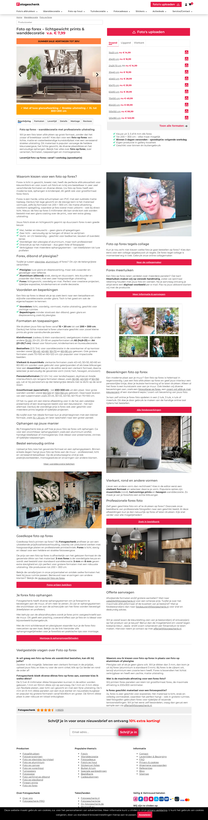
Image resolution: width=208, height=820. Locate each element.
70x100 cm (114, 98)
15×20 (28, 340)
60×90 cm (66, 351)
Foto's (84, 753)
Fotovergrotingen (32, 756)
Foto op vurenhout (33, 768)
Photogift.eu (88, 806)
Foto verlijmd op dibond (36, 776)
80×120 (47, 392)
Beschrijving (24, 121)
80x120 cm (114, 105)
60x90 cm (114, 91)
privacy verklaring (157, 810)
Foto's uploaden (150, 32)
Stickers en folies (90, 765)
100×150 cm (61, 392)
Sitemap (144, 773)
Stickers (140, 11)
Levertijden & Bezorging (153, 756)
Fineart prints (30, 782)
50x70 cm (114, 85)
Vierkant (139, 42)
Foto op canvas (31, 765)
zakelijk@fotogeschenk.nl (120, 600)
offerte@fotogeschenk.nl (167, 628)
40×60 (45, 351)
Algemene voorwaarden (153, 765)
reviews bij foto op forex (51, 578)
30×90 (75, 379)
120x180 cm (115, 118)
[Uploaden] (186, 52)
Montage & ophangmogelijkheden (59, 638)
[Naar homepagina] (27, 4)
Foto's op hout (89, 762)
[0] (190, 4)
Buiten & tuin (88, 768)
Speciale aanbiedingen (94, 771)
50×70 (53, 351)
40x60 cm (114, 78)
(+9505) (59, 710)
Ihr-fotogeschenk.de (92, 803)
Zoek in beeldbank (148, 521)
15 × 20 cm (39, 417)
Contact (143, 753)
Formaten (39, 121)
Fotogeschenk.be (90, 801)
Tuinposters (29, 771)
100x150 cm (115, 111)
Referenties (145, 768)
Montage (75, 121)
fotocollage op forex (149, 389)
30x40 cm (114, 72)
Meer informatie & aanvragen (149, 294)
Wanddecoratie (51, 11)
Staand (113, 42)
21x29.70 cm (115, 65)
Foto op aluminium (33, 762)
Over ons (28, 798)
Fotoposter (29, 773)
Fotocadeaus (121, 11)
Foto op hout (75, 11)
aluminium (52, 261)
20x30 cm (114, 59)
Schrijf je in (128, 732)
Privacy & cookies (149, 762)
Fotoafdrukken (31, 753)
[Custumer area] (186, 4)
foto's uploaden (164, 4)
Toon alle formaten (172, 125)
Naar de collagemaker (149, 262)
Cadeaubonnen (90, 776)
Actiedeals (158, 11)
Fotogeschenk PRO (34, 801)
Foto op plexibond (33, 779)
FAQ (142, 759)
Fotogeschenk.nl (90, 798)
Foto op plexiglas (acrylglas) (38, 759)
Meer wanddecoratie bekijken (59, 464)
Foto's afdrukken (25, 11)
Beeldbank (87, 773)
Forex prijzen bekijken (59, 584)
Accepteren (145, 814)
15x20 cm (113, 52)
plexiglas (40, 261)
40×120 (84, 379)
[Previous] (20, 74)
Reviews (87, 121)
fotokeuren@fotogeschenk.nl (152, 606)
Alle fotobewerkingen (149, 409)
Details (63, 121)
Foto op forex (30, 785)
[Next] (97, 74)
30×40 (36, 351)
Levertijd (52, 121)
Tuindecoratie (98, 11)
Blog (142, 771)
